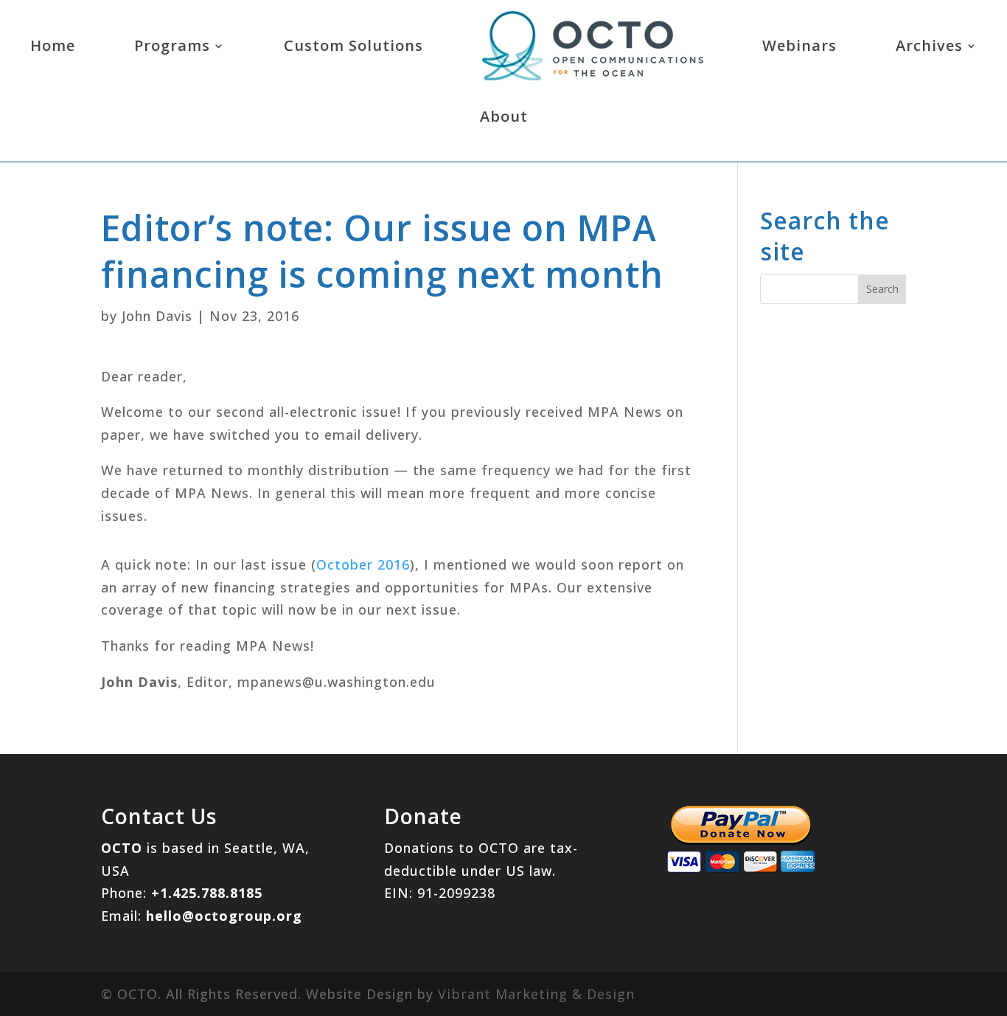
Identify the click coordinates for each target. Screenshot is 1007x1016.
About (504, 116)
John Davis (157, 316)
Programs (172, 45)
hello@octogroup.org (224, 916)
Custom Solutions (353, 45)
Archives (929, 45)
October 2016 (363, 564)
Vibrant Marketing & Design (536, 994)
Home (52, 45)
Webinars (799, 45)
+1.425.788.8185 (206, 893)
